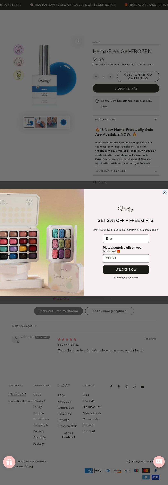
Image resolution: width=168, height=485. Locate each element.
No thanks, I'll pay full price (126, 278)
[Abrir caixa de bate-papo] (159, 462)
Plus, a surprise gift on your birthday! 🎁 (123, 249)
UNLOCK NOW (126, 269)
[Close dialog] (164, 192)
